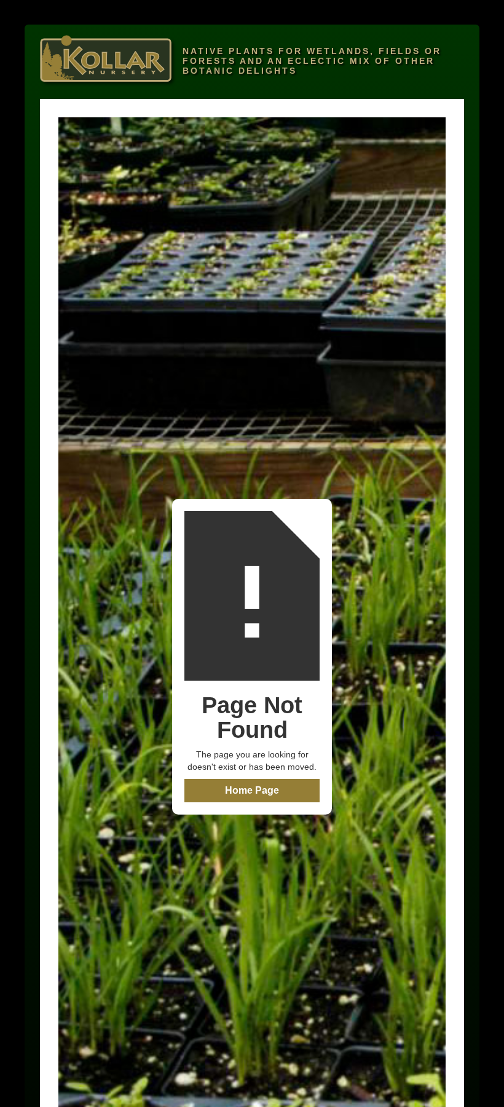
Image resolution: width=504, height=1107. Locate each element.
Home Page (252, 790)
